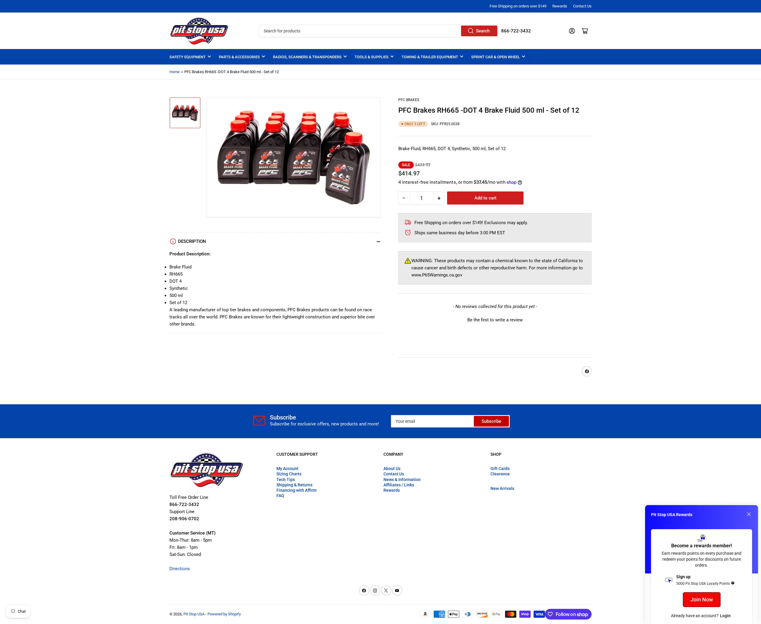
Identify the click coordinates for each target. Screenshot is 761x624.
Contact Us (582, 6)
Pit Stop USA (194, 614)
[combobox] (378, 31)
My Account (287, 468)
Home (174, 72)
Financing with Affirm (296, 490)
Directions (179, 568)
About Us (391, 468)
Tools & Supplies (372, 57)
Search (483, 31)
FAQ (280, 495)
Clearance (500, 473)
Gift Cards (500, 468)
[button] (495, 319)
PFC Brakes (408, 100)
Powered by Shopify (224, 614)
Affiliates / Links (398, 484)
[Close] (749, 514)
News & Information (402, 479)
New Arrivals (502, 488)
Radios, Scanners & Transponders (307, 57)
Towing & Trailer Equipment (430, 57)
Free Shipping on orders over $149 (518, 6)
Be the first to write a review (495, 320)
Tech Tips (285, 479)
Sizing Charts (288, 473)
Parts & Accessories (239, 57)
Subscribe (491, 421)
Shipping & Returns (294, 484)
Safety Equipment (187, 57)
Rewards (559, 6)
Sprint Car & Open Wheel (495, 57)
